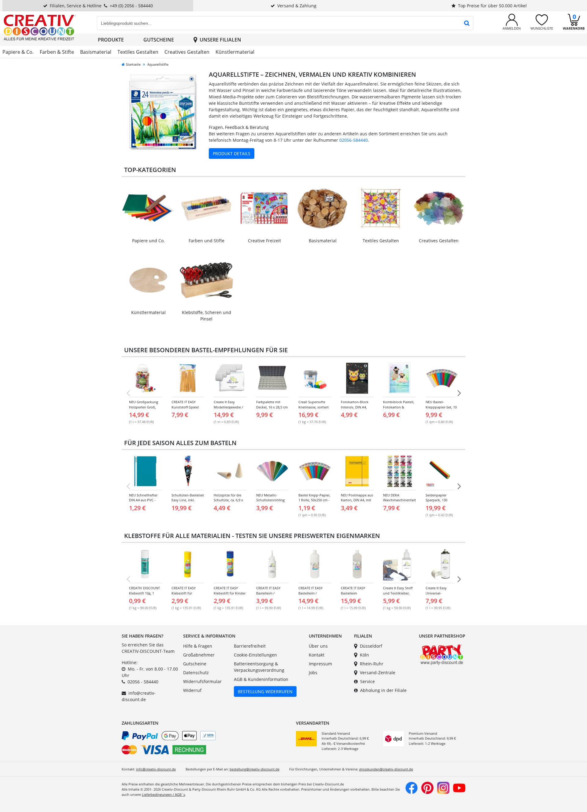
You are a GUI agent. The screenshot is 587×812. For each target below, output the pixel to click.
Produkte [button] (111, 39)
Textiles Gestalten (137, 52)
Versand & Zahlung (296, 6)
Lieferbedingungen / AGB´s (163, 794)
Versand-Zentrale (377, 672)
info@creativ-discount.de (156, 769)
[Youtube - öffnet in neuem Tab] (459, 787)
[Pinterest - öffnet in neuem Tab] (427, 787)
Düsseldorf (371, 646)
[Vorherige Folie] (128, 393)
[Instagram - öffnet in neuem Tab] (443, 787)
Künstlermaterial (235, 52)
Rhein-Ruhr (371, 664)
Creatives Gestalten (186, 52)
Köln (364, 655)
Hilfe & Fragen (197, 646)
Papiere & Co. (18, 52)
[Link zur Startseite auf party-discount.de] (39, 27)
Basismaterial (95, 52)
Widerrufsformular (202, 681)
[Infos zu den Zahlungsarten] (206, 744)
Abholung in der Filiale (383, 690)
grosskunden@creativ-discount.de (386, 769)
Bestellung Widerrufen (265, 691)
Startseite (133, 64)
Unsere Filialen (220, 39)
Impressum (320, 664)
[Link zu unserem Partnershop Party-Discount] (441, 654)
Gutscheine (158, 39)
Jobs (313, 672)
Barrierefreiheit (250, 646)
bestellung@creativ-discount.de (254, 769)
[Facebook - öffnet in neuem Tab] (411, 787)
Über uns (318, 646)
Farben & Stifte (57, 52)
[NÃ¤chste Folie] (458, 393)
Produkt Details (231, 153)
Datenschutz (196, 672)
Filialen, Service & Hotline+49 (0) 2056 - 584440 (101, 6)
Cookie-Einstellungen (255, 655)
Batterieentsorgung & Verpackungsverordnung (259, 667)
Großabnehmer (199, 655)
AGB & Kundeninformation (261, 679)
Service (367, 681)
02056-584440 (353, 140)
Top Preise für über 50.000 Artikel (492, 6)
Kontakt (316, 655)
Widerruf (192, 690)
